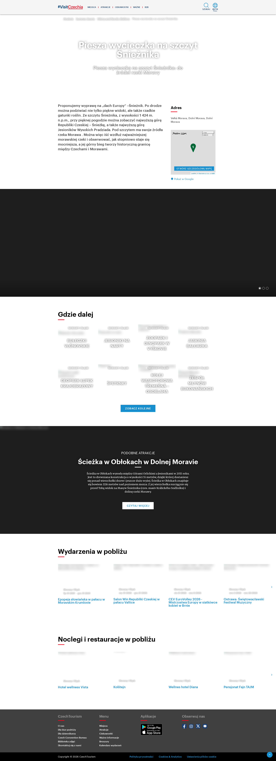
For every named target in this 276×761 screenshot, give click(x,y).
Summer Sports (85, 18)
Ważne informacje (109, 737)
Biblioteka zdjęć (66, 741)
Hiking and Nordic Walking (113, 18)
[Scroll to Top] (270, 755)
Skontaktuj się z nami (69, 745)
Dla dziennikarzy (67, 733)
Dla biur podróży (67, 729)
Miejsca (92, 7)
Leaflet (193, 173)
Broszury (104, 741)
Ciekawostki (122, 7)
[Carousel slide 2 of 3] (263, 288)
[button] (206, 7)
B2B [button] (146, 7)
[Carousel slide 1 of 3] (259, 288)
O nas (61, 725)
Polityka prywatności (141, 756)
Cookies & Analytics (170, 756)
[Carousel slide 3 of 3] (267, 288)
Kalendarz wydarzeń (110, 745)
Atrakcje (105, 7)
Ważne (136, 7)
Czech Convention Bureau (72, 737)
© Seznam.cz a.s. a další (206, 173)
